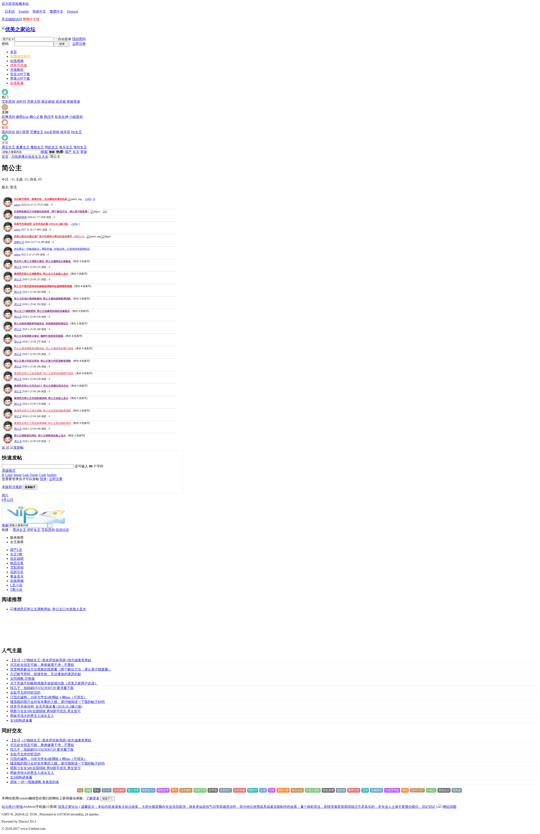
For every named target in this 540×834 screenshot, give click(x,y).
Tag (80, 790)
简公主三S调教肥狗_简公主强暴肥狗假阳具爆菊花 (42, 311)
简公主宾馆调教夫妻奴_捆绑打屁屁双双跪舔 (38, 336)
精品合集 (17, 563)
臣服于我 (199, 790)
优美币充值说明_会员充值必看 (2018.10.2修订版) (41, 224)
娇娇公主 (19, 242)
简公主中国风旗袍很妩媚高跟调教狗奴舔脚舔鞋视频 (43, 286)
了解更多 (93, 798)
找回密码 (79, 39)
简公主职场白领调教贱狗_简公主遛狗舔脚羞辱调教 (42, 298)
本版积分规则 (12, 487)
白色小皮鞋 (313, 790)
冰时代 (21, 101)
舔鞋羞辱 (163, 790)
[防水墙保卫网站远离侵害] (439, 806)
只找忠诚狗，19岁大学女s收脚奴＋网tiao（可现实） (48, 697)
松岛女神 (61, 117)
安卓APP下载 (20, 74)
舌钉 (97, 790)
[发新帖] (17, 447)
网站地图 (449, 806)
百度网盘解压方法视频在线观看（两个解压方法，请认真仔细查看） (52, 211)
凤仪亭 (49, 117)
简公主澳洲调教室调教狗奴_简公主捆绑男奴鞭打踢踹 (43, 348)
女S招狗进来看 (21, 720)
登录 (43, 479)
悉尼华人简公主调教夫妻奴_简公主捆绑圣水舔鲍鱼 (42, 261)
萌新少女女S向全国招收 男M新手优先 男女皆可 (45, 711)
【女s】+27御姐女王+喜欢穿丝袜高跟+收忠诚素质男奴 (50, 660)
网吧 (405, 790)
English (24, 11)
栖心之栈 (36, 117)
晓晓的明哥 (20, 217)
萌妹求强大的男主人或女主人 (32, 716)
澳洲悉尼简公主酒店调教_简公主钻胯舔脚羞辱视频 (42, 410)
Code (42, 475)
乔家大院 (33, 101)
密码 (5, 44)
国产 (68, 152)
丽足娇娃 (48, 101)
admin (17, 204)
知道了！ (107, 798)
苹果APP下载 (20, 78)
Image (18, 475)
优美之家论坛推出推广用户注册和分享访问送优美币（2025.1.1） (50, 236)
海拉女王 (80, 147)
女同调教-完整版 (22, 678)
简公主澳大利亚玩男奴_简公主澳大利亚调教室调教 (42, 360)
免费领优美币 (20, 56)
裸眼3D (252, 790)
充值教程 (17, 70)
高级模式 (8, 470)
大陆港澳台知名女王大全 (29, 156)
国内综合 (8, 132)
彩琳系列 (8, 117)
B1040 (107, 790)
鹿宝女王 (8, 147)
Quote (34, 475)
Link (26, 475)
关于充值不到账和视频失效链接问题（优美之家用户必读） (54, 683)
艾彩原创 (8, 101)
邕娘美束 (73, 101)
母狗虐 (457, 790)
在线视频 (17, 61)
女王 (76, 152)
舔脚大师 (283, 790)
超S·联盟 (22, 132)
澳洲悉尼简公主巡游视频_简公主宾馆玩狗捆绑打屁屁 (43, 373)
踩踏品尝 (444, 790)
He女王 (76, 132)
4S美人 (431, 790)
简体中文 (39, 11)
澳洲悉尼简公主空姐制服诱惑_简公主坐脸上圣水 (41, 398)
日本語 (10, 11)
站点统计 (8, 806)
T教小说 (16, 589)
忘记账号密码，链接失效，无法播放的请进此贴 (40, 199)
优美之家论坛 (68, 806)
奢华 (174, 790)
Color (9, 475)
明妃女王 (51, 147)
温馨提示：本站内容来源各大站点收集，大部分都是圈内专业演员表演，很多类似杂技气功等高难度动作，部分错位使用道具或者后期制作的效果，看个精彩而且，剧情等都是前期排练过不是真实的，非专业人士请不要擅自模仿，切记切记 (258, 806)
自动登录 (64, 39)
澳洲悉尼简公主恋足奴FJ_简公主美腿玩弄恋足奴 (41, 385)
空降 (271, 790)
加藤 (88, 790)
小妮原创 (76, 117)
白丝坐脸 (239, 790)
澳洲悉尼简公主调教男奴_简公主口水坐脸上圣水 (41, 273)
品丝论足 (62, 530)
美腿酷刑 (376, 790)
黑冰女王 (19, 530)
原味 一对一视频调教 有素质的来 (34, 782)
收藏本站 (22, 3)
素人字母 (133, 790)
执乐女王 (66, 147)
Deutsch (72, 11)
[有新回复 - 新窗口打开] (7, 268)
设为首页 (8, 3)
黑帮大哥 (353, 790)
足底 (263, 790)
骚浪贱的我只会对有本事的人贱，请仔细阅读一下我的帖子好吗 (57, 702)
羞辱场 (213, 790)
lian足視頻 (51, 132)
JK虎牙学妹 (392, 790)
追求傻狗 (185, 790)
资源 (83, 152)
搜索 (44, 152)
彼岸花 (65, 132)
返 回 (5, 447)
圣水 (20, 576)
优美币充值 (18, 65)
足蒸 (365, 790)
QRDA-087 (417, 790)
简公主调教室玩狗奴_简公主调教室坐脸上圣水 (40, 435)
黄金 (13, 576)
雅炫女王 (37, 147)
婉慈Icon (22, 117)
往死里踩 (119, 790)
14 (94, 199)
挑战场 (341, 790)
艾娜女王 (36, 132)
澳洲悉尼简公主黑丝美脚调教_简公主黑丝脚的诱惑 (42, 423)
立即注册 (79, 44)
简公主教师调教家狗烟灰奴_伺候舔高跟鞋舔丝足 (41, 323)
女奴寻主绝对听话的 (25, 692)
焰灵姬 (61, 101)
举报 (19, 806)
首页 (13, 52)
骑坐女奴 (297, 790)
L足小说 (16, 585)
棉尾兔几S (148, 790)
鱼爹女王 (23, 147)
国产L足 (16, 550)
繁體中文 (56, 11)
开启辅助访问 (12, 19)
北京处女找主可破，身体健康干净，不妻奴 (42, 665)
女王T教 (16, 554)
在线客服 (17, 83)
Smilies (52, 475)
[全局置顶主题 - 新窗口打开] (7, 206)
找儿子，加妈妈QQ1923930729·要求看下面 (42, 688)
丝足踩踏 (17, 558)
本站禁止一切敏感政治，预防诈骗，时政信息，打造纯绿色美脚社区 (52, 248)
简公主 (18, 267)
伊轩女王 (33, 530)
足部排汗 (225, 790)
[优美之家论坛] (18, 29)
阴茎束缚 (328, 790)
